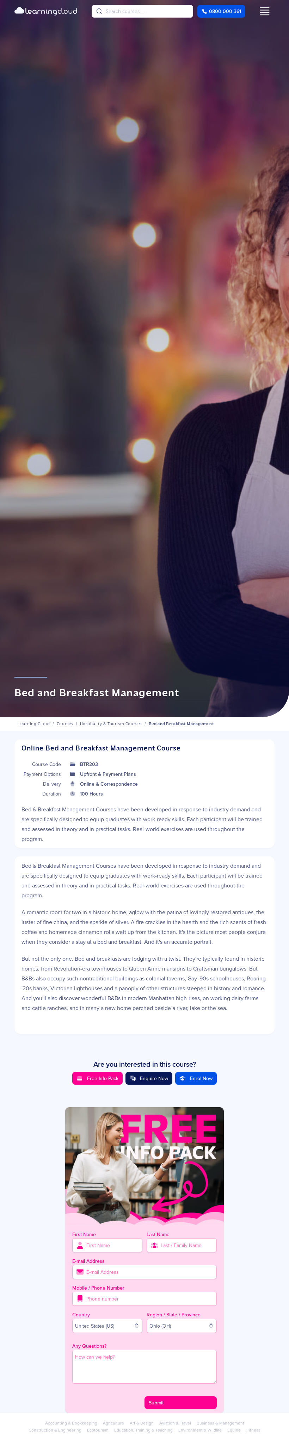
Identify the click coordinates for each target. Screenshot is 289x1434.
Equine (234, 1430)
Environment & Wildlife (200, 1430)
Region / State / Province (174, 1314)
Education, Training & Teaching (143, 1430)
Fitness (253, 1430)
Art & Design (142, 1423)
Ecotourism (98, 1430)
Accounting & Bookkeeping (71, 1423)
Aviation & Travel (175, 1423)
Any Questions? (89, 1345)
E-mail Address (88, 1261)
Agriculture (113, 1423)
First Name (84, 1234)
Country (81, 1314)
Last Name (158, 1234)
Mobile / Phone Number (98, 1287)
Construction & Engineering (55, 1430)
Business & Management (220, 1423)
